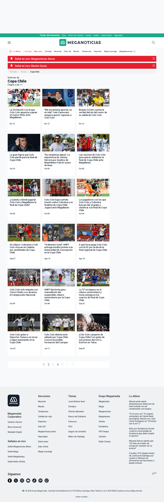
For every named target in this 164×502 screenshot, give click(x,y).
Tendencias (86, 51)
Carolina (102, 436)
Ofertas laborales (76, 411)
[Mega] (23, 490)
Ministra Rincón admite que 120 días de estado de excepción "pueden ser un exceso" (141, 444)
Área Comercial (14, 427)
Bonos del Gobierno (77, 416)
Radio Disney (105, 441)
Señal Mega (13, 451)
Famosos (72, 421)
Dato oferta (43, 446)
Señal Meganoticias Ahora (19, 446)
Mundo (76, 51)
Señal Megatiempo (16, 456)
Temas (23, 72)
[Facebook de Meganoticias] (10, 481)
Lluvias (88, 35)
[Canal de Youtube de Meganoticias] (28, 481)
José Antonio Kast (76, 401)
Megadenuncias (126, 51)
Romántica (103, 426)
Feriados (72, 406)
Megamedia (104, 401)
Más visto (38, 51)
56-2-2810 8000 (109, 491)
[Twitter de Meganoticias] (16, 481)
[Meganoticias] (82, 42)
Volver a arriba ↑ (82, 497)
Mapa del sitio (136, 491)
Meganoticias (105, 411)
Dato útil (67, 51)
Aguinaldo (118, 35)
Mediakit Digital (15, 432)
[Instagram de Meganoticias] (22, 481)
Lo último (17, 51)
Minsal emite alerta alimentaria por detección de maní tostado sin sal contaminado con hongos (141, 405)
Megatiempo (104, 416)
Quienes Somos (15, 422)
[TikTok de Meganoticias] (34, 481)
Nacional (57, 51)
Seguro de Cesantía (77, 431)
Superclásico (106, 35)
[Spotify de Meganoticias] (40, 481)
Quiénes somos (123, 491)
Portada (48, 51)
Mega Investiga (110, 51)
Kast (64, 35)
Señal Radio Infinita (16, 461)
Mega (101, 406)
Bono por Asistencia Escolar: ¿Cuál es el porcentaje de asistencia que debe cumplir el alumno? (142, 432)
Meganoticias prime (47, 431)
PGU (70, 426)
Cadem (96, 35)
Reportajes (43, 436)
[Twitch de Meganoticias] (47, 481)
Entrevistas (43, 441)
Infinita (102, 421)
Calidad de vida (45, 416)
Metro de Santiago (76, 436)
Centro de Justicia (75, 35)
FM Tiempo (104, 431)
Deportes (98, 51)
